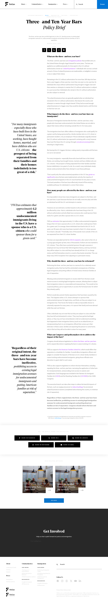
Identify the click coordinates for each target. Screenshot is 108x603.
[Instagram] (62, 581)
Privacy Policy (60, 590)
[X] (71, 581)
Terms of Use (67, 590)
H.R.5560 (84, 376)
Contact (8, 569)
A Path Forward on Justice (29, 576)
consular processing (83, 142)
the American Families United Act (70, 350)
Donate (102, 4)
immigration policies (75, 61)
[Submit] (77, 4)
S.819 (58, 376)
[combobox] (86, 4)
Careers (8, 572)
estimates (56, 221)
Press (65, 4)
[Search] (57, 564)
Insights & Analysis (27, 582)
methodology (58, 418)
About (23, 4)
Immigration (52, 4)
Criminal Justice (37, 4)
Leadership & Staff (11, 567)
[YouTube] (75, 581)
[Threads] (66, 581)
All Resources (25, 584)
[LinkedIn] (80, 581)
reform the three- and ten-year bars (84, 341)
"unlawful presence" (69, 69)
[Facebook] (58, 581)
